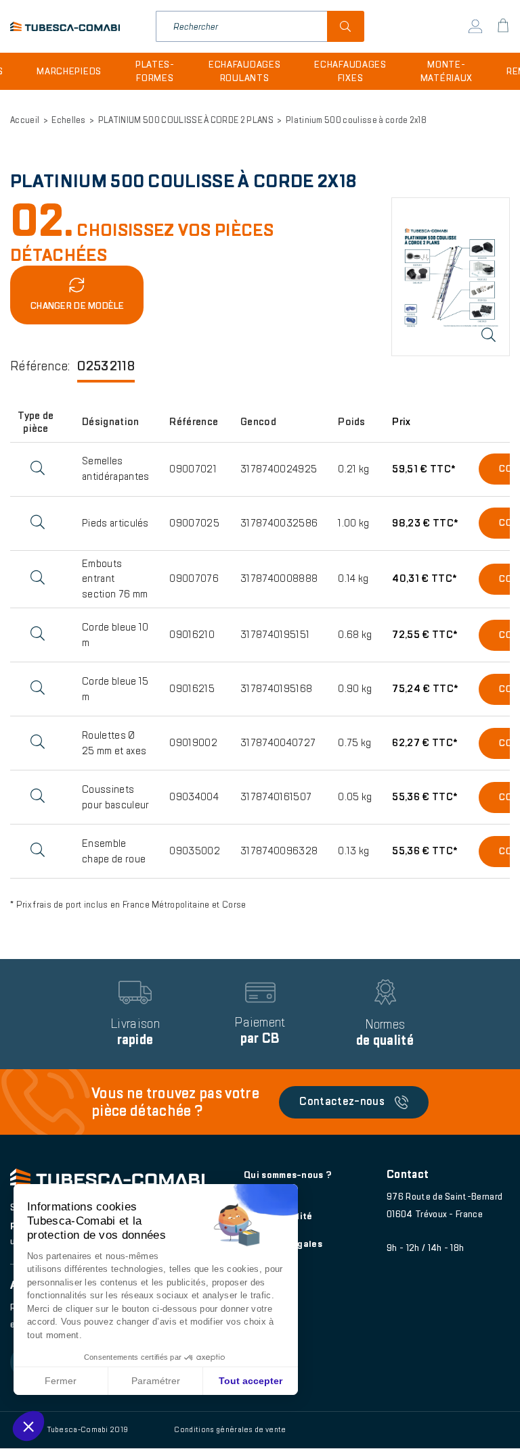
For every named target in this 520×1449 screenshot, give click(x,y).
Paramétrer (155, 1380)
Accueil (24, 120)
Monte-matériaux (446, 71)
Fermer (61, 1380)
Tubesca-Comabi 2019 (87, 1429)
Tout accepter (250, 1380)
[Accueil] (65, 27)
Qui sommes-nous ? (287, 1175)
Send (345, 26)
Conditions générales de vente (230, 1429)
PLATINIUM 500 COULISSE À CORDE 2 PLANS (186, 120)
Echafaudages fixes (350, 71)
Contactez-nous (342, 1101)
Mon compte (476, 26)
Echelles (68, 120)
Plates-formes (155, 71)
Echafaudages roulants (244, 71)
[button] (28, 1426)
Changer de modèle (77, 305)
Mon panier (503, 26)
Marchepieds (69, 71)
